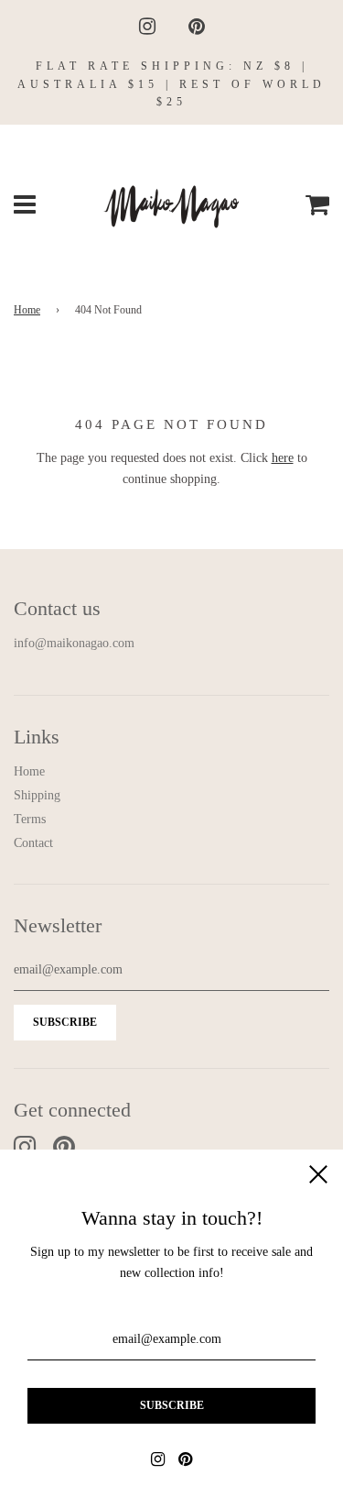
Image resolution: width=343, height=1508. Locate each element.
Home (27, 309)
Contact (33, 843)
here (283, 458)
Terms (30, 819)
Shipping (37, 795)
